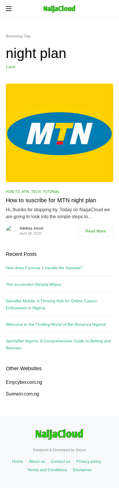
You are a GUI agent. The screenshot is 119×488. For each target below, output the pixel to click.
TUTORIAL (51, 192)
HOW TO (13, 192)
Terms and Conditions (47, 469)
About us (37, 461)
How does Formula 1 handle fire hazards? (44, 267)
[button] (9, 8)
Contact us (60, 461)
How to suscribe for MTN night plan (51, 200)
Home (17, 461)
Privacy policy (88, 461)
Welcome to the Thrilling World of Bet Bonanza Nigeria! (56, 324)
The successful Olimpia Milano (34, 284)
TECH (36, 192)
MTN (25, 192)
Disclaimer (82, 469)
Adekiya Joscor (32, 228)
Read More (95, 231)
